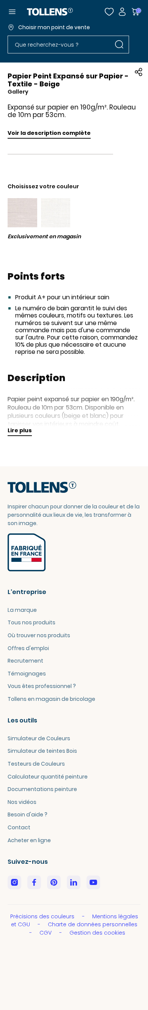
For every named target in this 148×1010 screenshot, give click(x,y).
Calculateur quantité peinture (48, 776)
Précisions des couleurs (43, 916)
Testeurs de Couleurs (36, 764)
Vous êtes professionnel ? (42, 686)
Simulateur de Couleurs (39, 738)
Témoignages (27, 673)
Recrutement (25, 660)
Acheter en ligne (29, 840)
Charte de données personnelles (92, 924)
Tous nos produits (31, 622)
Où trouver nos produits (39, 635)
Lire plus (20, 430)
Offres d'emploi (28, 648)
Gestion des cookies (97, 933)
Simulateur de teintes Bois (42, 751)
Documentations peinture (42, 789)
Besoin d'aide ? (27, 814)
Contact (19, 827)
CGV (46, 933)
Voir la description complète (49, 133)
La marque (22, 610)
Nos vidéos (22, 802)
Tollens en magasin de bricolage (51, 699)
